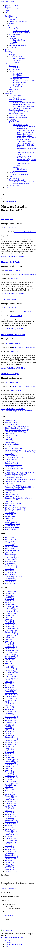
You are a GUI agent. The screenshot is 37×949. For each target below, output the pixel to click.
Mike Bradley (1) (10, 574)
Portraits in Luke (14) (12, 494)
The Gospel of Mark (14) (13, 503)
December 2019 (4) (11, 737)
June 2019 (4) (9, 748)
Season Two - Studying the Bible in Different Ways (26, 131)
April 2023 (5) (9, 665)
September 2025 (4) (11, 612)
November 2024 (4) (11, 630)
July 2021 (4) (9, 702)
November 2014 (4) (11, 836)
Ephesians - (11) (10, 420)
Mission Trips (13, 66)
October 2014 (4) (10, 838)
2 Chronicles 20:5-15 (16, 316)
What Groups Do (19, 84)
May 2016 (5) (9, 811)
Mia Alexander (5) (11, 541)
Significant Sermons (20, 171)
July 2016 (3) (9, 807)
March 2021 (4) (10, 709)
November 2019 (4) (11, 739)
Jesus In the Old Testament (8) (15, 481)
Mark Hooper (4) (10, 537)
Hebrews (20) (9, 454)
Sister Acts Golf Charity (21, 77)
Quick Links (9, 16)
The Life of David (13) (12, 422)
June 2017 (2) (9, 789)
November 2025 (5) (11, 608)
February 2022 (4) (11, 689)
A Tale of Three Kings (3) (13, 485)
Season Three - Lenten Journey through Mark (24, 135)
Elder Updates (14, 176)
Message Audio (6, 256)
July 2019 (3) (9, 746)
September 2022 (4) (11, 678)
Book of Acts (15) (11, 424)
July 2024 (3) (9, 637)
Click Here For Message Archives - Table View (16, 411)
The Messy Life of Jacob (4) (14, 476)
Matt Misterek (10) (11, 543)
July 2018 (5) (9, 766)
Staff (15, 42)
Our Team (12, 38)
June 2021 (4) (9, 704)
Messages (12, 55)
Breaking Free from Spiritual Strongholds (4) (19, 472)
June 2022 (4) (9, 682)
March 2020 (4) (10, 731)
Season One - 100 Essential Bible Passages (26, 127)
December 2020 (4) (11, 715)
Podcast (7, 12)
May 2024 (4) (9, 641)
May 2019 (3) (9, 750)
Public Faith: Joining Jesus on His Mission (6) (20, 452)
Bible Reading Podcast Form (22, 104)
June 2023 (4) (9, 661)
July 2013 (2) (9, 862)
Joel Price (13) (9, 545)
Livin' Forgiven (22, 169)
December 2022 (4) (11, 672)
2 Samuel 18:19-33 (15, 390)
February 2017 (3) (11, 796)
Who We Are (13, 27)
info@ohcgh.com (10, 915)
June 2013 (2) (9, 864)
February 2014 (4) (11, 851)
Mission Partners (14, 69)
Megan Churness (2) (11, 546)
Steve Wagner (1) (10, 554)
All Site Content (14, 178)
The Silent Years (7, 219)
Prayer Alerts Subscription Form (23, 106)
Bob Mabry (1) (10, 583)
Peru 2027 (16, 67)
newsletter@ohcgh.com (9, 888)
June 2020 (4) (9, 726)
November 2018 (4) (11, 761)
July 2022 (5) (9, 680)
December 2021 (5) (11, 693)
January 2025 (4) (10, 626)
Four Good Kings (8, 299)
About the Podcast (19, 58)
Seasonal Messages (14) (12, 524)
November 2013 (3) (11, 857)
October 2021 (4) (10, 696)
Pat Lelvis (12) (9, 569)
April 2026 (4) (9, 599)
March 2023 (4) (10, 667)
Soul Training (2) (10, 513)
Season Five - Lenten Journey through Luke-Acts (26, 142)
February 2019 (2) (11, 755)
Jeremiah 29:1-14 (15, 278)
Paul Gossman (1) (11, 565)
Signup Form (17, 86)
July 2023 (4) (9, 660)
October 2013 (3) (10, 859)
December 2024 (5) (11, 628)
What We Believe (15, 34)
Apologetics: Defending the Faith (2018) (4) (19, 487)
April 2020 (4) (9, 730)
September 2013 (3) (11, 860)
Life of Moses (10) (11, 455)
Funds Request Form (16, 110)
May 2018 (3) (9, 770)
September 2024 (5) (11, 634)
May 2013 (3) (9, 866)
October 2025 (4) (10, 610)
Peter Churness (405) (12, 558)
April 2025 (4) (9, 621)
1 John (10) (8, 492)
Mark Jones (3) (10, 556)
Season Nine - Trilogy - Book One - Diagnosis (24, 157)
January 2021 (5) (10, 713)
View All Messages (11, 201)
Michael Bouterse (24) (12, 548)
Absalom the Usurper (10, 374)
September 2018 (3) (11, 765)
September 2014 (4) (11, 840)
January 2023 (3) (10, 671)
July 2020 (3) (9, 724)
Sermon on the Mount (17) (13, 478)
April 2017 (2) (9, 792)
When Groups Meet (19, 82)
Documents (13, 173)
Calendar (12, 36)
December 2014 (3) (11, 835)
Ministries (8, 64)
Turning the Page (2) (11, 463)
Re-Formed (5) (10, 490)
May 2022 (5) (9, 683)
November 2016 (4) (11, 801)
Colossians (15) (10, 514)
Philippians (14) (10, 505)
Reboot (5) (8, 461)
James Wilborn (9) (11, 552)
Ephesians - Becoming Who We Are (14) (18, 498)
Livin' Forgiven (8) (11, 459)
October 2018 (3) (10, 763)
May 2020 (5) (9, 728)
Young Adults (13, 90)
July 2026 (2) (9, 593)
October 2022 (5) (10, 676)
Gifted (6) (8, 446)
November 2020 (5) (11, 717)
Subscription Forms (15, 101)
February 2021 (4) (11, 711)
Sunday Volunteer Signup (17, 99)
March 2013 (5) (10, 870)
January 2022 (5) (10, 691)
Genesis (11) (9, 502)
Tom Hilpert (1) (10, 570)
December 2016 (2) (11, 800)
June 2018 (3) (9, 768)
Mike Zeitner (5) (10, 539)
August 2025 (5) (10, 613)
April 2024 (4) (9, 643)
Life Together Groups (16, 79)
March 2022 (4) (10, 687)
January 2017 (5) (10, 798)
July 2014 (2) (9, 844)
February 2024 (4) (11, 647)
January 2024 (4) (10, 648)
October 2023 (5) (10, 654)
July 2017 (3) (9, 787)
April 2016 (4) (9, 812)
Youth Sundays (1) (11, 529)
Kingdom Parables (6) (12, 444)
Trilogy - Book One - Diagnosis (12, 227)
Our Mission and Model (21, 31)
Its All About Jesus (15, 53)
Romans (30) (9, 437)
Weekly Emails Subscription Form (24, 102)
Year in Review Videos (16, 114)
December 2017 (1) (11, 777)
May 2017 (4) (9, 790)
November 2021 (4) (11, 695)
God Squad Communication (22, 108)
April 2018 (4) (9, 772)
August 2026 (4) (10, 591)
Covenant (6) (9, 441)
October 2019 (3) (10, 741)
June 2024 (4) (9, 639)
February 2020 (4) (11, 733)
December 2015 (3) (11, 820)
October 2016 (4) (10, 803)
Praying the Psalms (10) (12, 496)
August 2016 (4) (10, 805)
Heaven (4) (8, 439)
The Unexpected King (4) (13, 448)
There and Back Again (10, 262)
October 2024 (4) (10, 632)
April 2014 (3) (9, 847)
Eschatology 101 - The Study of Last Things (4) (20, 479)
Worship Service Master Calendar (24, 182)
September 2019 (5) (11, 742)
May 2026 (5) (9, 597)
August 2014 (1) (10, 842)
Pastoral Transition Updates (14, 9)
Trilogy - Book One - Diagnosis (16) (17, 430)
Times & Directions (11, 5)
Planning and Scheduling (17, 180)
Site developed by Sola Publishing (12, 937)
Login (7, 11)
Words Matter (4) (10, 433)
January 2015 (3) (10, 833)
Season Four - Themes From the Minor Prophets (26, 138)
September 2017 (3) (11, 783)
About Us (8, 25)
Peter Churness (19, 232)
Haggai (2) (8, 520)
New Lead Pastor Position (17, 115)
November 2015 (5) (11, 822)
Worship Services (15, 121)
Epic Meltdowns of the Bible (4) (15, 432)
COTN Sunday (18, 75)
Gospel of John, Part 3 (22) (14, 457)
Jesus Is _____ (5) (11, 435)
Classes (15, 167)
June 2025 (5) (9, 617)
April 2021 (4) (9, 707)
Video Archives (14, 97)
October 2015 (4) (10, 824)
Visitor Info (9, 49)
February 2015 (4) (11, 831)
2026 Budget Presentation (17, 45)
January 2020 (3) (10, 735)
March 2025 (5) (10, 623)
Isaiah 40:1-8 (13, 236)
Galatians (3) (9, 483)
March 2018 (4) (10, 774)
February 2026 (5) (11, 602)
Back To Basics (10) (11, 500)
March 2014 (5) (10, 849)
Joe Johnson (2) (10, 578)
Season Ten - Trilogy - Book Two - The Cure (26, 160)
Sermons (8, 7)
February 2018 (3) (11, 776)
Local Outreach (18, 73)
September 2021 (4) (11, 698)
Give (7, 187)
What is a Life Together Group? (23, 80)
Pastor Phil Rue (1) (11, 561)
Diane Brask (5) (10, 563)
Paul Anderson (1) (11, 567)
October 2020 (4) (10, 718)
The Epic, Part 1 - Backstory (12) (16, 511)
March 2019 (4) (10, 753)
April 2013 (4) (9, 868)
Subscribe (12, 44)
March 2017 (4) (10, 794)
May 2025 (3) (9, 619)
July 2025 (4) (9, 615)
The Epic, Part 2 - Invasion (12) (15, 509)
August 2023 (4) (10, 658)
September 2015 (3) (11, 825)
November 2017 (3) (11, 779)
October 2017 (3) (10, 781)
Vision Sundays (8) (11, 522)
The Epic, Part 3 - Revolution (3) (15, 507)
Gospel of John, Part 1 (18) (14, 468)
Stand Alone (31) (10, 516)
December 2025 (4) (11, 606)
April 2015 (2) (9, 827)
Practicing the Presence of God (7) (16, 474)
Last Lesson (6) (10, 518)
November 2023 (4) (11, 652)
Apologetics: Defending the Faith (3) (17, 426)
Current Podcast (18, 60)
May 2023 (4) (9, 663)
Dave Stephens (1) (11, 580)
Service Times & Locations (22, 32)
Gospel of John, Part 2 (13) (14, 465)
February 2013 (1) (11, 871)
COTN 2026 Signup (16, 95)
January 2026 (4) (10, 604)
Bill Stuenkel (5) (10, 572)
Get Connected (14, 185)
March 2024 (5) (10, 645)
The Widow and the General (13, 335)
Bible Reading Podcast (16, 56)
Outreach (12, 71)
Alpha (11, 91)
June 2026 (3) (9, 595)
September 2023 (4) (11, 656)
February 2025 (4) (11, 625)
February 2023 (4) (11, 669)
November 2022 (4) (11, 674)
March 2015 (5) (10, 829)
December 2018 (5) (11, 759)
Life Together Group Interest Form (20, 112)
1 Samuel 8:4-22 (14, 351)
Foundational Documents (21, 174)
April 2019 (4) (9, 752)
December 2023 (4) (11, 650)
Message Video (16, 256)
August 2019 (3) (10, 744)
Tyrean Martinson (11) (12, 550)
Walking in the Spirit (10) (13, 467)
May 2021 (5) (9, 706)
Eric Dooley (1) (10, 582)
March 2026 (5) (10, 601)
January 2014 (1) (10, 853)
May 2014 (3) (9, 846)
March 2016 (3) (10, 814)
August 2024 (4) (10, 636)
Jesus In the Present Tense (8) (14, 489)
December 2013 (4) (11, 855)
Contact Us (13, 47)
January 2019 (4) (10, 757)
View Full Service (30, 232)
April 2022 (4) (9, 685)
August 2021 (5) (10, 700)
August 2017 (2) (10, 785)
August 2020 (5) (10, 722)
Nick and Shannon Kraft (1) (14, 576)
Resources (8, 93)
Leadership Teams (19, 40)
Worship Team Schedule (21, 184)
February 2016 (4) (11, 816)
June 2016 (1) (9, 809)
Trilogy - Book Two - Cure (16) (15, 428)
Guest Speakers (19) (11, 526)
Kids (11, 88)
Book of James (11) (11, 443)
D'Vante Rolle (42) (11, 559)
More (23, 256)
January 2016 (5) (10, 818)
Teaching (8, 51)
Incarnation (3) (9, 470)
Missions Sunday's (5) (12, 527)
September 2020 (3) (11, 720)
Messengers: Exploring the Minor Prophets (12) (20, 450)
